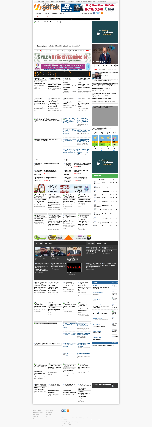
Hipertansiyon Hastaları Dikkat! (51, 163)
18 (78, 51)
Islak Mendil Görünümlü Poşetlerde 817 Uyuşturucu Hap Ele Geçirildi (82, 164)
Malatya (37, 16)
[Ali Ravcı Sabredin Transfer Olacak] (58, 255)
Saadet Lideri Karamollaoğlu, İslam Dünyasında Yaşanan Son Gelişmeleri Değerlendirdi (105, 84)
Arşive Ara (95, 384)
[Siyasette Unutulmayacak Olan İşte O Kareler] (93, 265)
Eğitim (73, 16)
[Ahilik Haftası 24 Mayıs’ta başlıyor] (58, 265)
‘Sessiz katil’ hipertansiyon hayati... (44, 43)
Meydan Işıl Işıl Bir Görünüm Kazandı (107, 251)
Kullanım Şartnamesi (81, 1)
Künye (47, 1)
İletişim (52, 1)
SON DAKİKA (38, 19)
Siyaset (48, 16)
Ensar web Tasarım (98, 419)
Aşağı (90, 160)
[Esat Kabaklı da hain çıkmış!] (114, 312)
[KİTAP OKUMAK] (114, 332)
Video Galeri (38, 243)
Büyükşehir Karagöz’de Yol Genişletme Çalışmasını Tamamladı (102, 96)
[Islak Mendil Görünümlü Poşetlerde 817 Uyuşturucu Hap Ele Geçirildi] (105, 116)
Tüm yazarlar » (114, 282)
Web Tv (47, 13)
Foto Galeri (55, 13)
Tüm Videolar (48, 243)
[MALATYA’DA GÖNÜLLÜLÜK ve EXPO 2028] (114, 287)
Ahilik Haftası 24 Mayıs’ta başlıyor (101, 88)
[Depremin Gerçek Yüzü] (114, 325)
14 (68, 51)
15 (71, 51)
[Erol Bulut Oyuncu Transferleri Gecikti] (42, 255)
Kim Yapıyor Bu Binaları (108, 265)
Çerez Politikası (102, 1)
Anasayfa (35, 1)
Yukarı (87, 160)
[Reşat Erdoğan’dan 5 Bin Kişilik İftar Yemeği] (93, 249)
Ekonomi (58, 16)
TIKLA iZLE (106, 77)
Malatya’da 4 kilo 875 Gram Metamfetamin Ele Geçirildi (80, 178)
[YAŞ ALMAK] (114, 293)
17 (76, 51)
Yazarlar (62, 13)
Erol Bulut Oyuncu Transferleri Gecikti (40, 257)
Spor (53, 16)
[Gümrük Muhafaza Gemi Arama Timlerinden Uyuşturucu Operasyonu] (42, 266)
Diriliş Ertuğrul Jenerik (98, 91)
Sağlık (78, 16)
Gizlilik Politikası (92, 1)
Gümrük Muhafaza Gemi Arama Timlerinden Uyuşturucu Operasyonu (104, 86)
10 (117, 65)
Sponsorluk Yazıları (61, 1)
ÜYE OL (107, 13)
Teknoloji (90, 16)
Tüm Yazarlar (40, 1)
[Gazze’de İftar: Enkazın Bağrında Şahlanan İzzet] (114, 306)
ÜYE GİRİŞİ (114, 13)
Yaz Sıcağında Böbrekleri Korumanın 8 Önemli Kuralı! (50, 171)
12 (63, 51)
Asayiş (64, 16)
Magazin (84, 16)
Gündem (42, 16)
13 (65, 51)
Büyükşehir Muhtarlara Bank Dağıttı (101, 98)
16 (73, 51)
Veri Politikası (71, 1)
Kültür (69, 16)
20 (83, 51)
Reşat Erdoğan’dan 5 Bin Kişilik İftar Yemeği (93, 251)
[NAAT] (114, 299)
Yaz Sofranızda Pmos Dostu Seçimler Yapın (50, 178)
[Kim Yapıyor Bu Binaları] (109, 263)
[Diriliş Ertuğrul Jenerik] (74, 271)
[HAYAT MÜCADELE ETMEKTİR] (114, 319)
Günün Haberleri (37, 417)
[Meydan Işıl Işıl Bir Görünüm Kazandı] (109, 249)
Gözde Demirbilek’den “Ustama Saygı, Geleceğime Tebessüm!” (62, 18)
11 (60, 51)
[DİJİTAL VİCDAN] (114, 338)
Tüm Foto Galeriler (102, 243)
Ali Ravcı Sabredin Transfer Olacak (101, 80)
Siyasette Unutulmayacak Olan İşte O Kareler (93, 267)
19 (81, 51)
